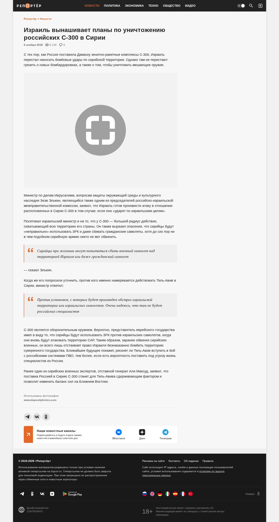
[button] (260, 5)
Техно (153, 5)
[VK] (42, 494)
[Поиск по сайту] (251, 5)
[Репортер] (29, 5)
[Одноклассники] (32, 494)
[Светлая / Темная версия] (241, 5)
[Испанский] (175, 494)
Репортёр (30, 18)
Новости (92, 5)
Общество (171, 5)
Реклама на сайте (153, 460)
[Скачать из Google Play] (72, 494)
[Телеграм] (22, 494)
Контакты (174, 460)
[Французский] (183, 494)
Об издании (191, 460)
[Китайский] (190, 494)
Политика (112, 5)
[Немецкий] (160, 494)
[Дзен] (52, 494)
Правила (207, 460)
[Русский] (144, 494)
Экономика (134, 5)
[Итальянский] (167, 494)
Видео (190, 5)
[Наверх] (253, 494)
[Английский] (152, 494)
